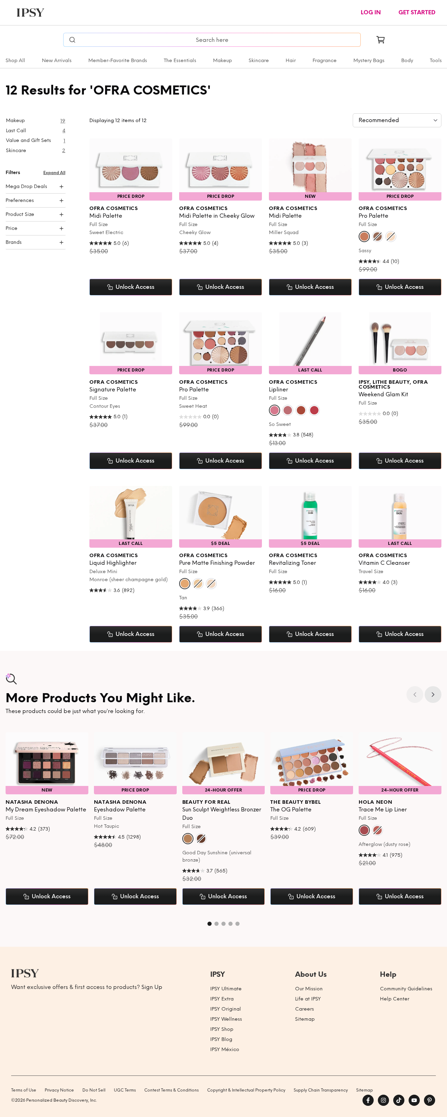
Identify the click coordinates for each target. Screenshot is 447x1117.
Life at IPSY (308, 999)
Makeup (222, 60)
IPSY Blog (221, 1039)
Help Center (394, 999)
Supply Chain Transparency (321, 1090)
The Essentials (180, 60)
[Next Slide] (433, 694)
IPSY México (224, 1049)
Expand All (54, 172)
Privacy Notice (59, 1090)
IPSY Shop (221, 1029)
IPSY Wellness (226, 1019)
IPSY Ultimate (226, 989)
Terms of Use (23, 1090)
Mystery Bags (368, 60)
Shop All (15, 60)
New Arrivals (57, 60)
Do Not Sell (93, 1090)
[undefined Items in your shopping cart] (380, 39)
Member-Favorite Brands (117, 60)
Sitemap (305, 1019)
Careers (304, 1009)
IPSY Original (225, 1009)
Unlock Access (135, 287)
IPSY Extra (222, 999)
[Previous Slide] (414, 694)
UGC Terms (125, 1090)
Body (407, 60)
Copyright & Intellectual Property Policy (246, 1090)
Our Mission (309, 989)
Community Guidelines (406, 989)
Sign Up (151, 987)
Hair (291, 60)
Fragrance (325, 60)
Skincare (259, 60)
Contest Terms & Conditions (171, 1090)
